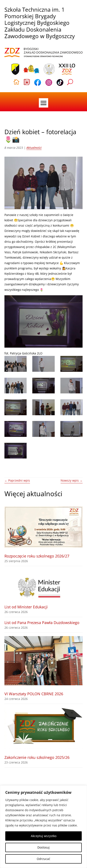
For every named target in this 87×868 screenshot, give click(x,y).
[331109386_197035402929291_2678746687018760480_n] (15, 407)
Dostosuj (43, 847)
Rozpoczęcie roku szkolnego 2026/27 (36, 556)
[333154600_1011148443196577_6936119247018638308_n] (15, 386)
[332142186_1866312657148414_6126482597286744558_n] (15, 451)
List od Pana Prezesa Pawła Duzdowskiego (41, 622)
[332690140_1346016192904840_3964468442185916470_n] (71, 386)
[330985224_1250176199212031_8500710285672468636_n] (43, 386)
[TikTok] (60, 83)
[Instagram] (48, 83)
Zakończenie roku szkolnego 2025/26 (36, 757)
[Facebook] (37, 83)
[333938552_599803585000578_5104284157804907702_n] (43, 407)
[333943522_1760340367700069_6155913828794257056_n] (15, 364)
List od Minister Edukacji (26, 606)
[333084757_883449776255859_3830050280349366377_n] (15, 429)
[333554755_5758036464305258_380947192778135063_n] (71, 364)
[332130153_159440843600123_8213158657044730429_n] (43, 429)
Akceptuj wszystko (43, 836)
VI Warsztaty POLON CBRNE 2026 (33, 693)
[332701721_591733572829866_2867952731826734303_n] (71, 429)
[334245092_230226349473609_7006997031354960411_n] (43, 364)
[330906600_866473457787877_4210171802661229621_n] (71, 407)
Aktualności (34, 148)
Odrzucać (43, 859)
